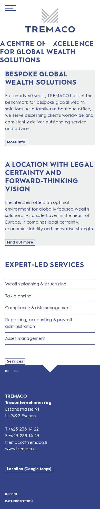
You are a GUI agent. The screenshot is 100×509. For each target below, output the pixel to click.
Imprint (11, 494)
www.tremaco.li (21, 448)
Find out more (20, 242)
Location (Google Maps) (29, 469)
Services (15, 361)
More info (16, 142)
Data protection (19, 501)
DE (7, 371)
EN (16, 371)
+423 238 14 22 (24, 429)
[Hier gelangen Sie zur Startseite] (50, 21)
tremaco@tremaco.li (26, 442)
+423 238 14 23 (24, 435)
